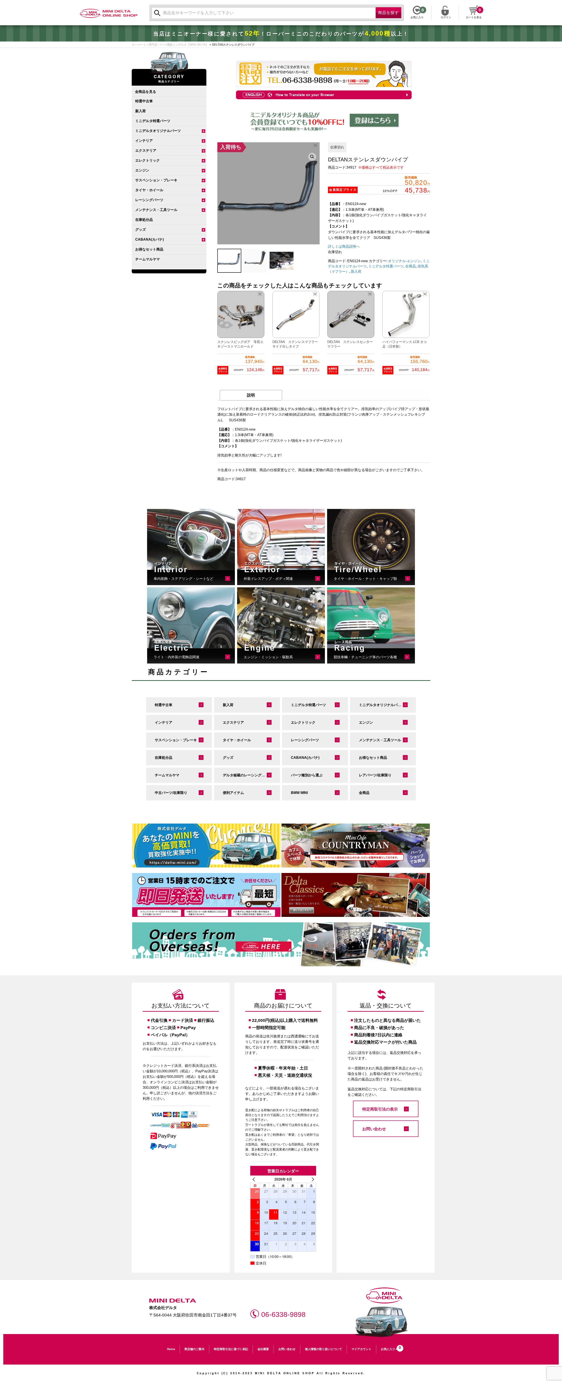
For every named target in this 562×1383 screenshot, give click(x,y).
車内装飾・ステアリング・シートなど (183, 579)
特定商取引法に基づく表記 (231, 1349)
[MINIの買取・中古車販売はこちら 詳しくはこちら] (206, 845)
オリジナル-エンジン (404, 261)
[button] (312, 157)
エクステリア (145, 150)
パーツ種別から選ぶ (306, 775)
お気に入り (390, 1348)
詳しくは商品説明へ (344, 246)
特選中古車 (144, 101)
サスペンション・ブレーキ (156, 180)
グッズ (140, 229)
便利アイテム (233, 793)
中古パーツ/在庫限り (171, 793)
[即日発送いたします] (206, 895)
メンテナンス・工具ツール (156, 210)
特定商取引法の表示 (380, 1109)
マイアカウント (361, 1349)
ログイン (446, 17)
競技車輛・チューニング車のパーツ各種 (365, 657)
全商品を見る (145, 91)
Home (171, 1349)
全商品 (410, 266)
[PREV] (254, 1179)
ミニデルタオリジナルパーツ (158, 131)
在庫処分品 (144, 220)
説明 (251, 395)
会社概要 (263, 1349)
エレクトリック (147, 160)
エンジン (142, 170)
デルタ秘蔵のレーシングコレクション (251, 775)
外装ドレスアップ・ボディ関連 (268, 579)
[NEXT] (312, 1179)
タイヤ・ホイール (149, 190)
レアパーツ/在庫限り (375, 775)
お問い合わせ (374, 1129)
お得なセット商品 (149, 249)
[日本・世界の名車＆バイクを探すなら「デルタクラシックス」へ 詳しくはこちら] (355, 895)
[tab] (251, 395)
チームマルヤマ (147, 259)
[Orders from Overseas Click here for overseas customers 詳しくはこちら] (281, 944)
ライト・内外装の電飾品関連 (176, 657)
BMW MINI (299, 793)
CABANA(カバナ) (149, 239)
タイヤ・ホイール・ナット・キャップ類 (365, 579)
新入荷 (140, 111)
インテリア (144, 140)
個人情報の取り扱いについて (323, 1349)
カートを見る (474, 17)
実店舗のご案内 (194, 1349)
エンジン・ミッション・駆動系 (268, 657)
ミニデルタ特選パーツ (152, 121)
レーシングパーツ (149, 200)
